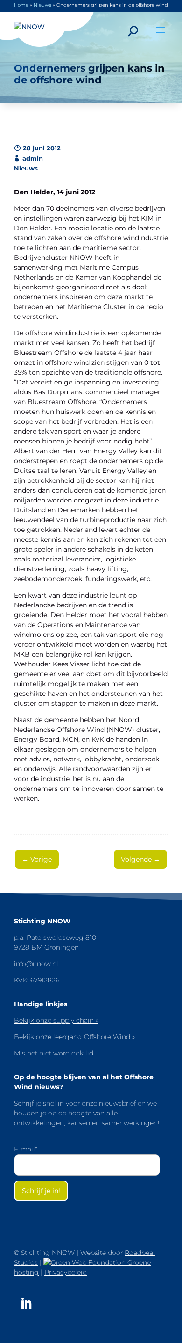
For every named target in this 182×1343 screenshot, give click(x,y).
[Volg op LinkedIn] (26, 1303)
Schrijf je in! (41, 1191)
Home (21, 5)
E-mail (25, 1149)
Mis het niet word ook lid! (54, 1053)
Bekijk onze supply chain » (56, 1020)
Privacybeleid (65, 1272)
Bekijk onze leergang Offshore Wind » (74, 1037)
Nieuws (42, 5)
